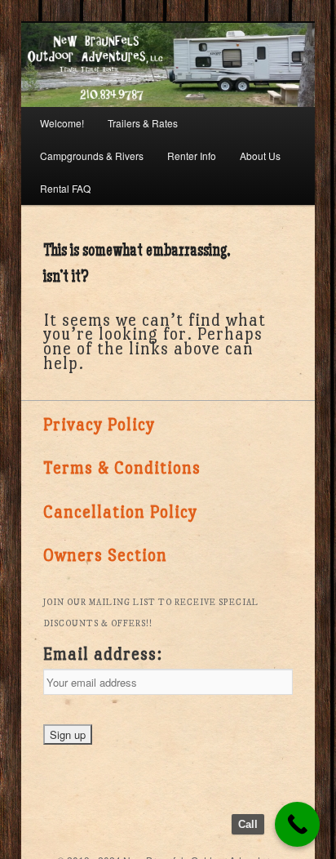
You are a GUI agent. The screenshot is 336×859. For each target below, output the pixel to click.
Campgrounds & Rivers (92, 155)
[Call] (297, 824)
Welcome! (62, 123)
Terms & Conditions (122, 468)
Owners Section (105, 555)
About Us (260, 155)
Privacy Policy (99, 424)
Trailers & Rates (143, 123)
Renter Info (191, 155)
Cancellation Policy (120, 512)
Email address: (102, 654)
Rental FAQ (65, 188)
